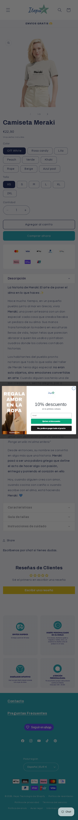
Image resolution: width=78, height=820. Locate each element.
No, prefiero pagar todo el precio (51, 428)
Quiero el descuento (51, 421)
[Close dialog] (73, 388)
